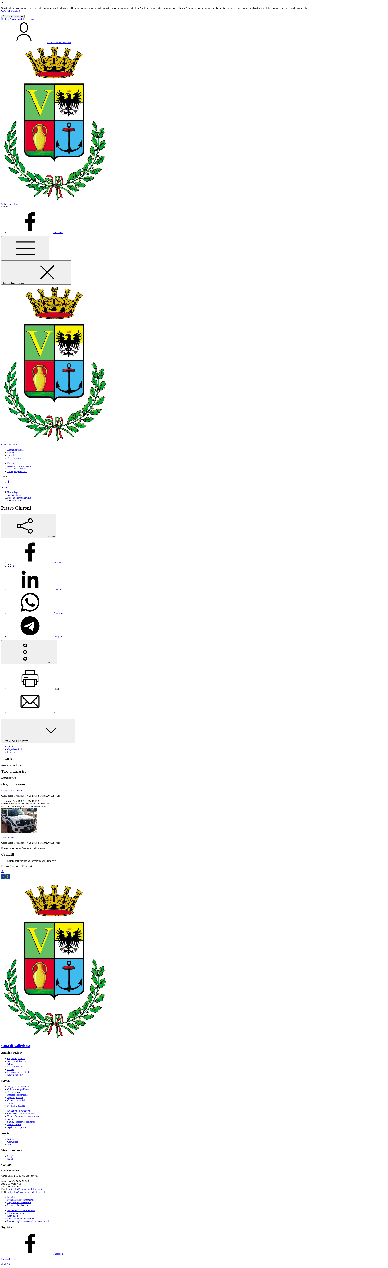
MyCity (7, 1264)
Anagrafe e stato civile (18, 1086)
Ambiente (12, 1119)
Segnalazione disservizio (19, 1202)
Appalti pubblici (15, 1097)
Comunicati (12, 1142)
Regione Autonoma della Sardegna (18, 19)
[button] (15, 450)
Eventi (10, 1159)
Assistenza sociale (16, 468)
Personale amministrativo (19, 497)
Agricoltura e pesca (16, 1127)
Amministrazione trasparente (21, 1210)
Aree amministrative (17, 1061)
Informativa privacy (16, 1213)
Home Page (12, 492)
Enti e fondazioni (15, 1066)
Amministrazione (15, 495)
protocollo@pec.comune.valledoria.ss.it (26, 1192)
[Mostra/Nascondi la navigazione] (25, 248)
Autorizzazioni (14, 1124)
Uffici (10, 1064)
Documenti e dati (15, 1075)
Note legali (12, 1216)
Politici (10, 1069)
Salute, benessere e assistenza (21, 1121)
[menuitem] (35, 562)
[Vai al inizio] (2, 871)
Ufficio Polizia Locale (11, 790)
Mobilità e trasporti (16, 1105)
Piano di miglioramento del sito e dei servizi (28, 1221)
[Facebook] (8, 482)
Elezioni (11, 463)
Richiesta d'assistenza (17, 1205)
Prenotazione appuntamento (20, 1199)
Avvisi (10, 1144)
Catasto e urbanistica (17, 1100)
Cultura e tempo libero (18, 1089)
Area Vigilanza (8, 837)
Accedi (4, 487)
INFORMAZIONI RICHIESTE (15, 741)
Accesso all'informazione (19, 466)
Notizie (10, 1139)
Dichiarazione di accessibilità (21, 1218)
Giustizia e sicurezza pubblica (21, 1113)
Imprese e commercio (17, 1094)
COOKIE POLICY (10, 10)
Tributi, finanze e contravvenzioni (23, 1116)
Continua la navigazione (12, 16)
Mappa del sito (8, 1259)
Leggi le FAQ (14, 1197)
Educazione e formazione (19, 1111)
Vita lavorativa (14, 1092)
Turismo (11, 1103)
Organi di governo (16, 1058)
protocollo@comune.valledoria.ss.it (25, 1189)
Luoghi (10, 1156)
